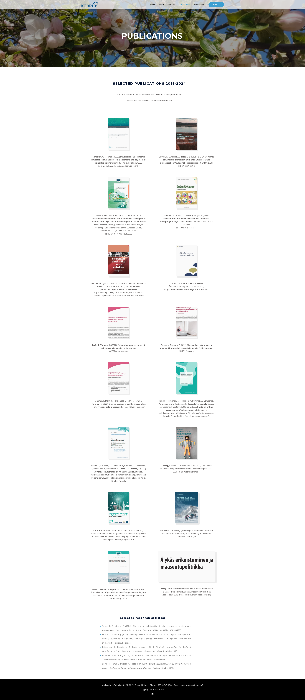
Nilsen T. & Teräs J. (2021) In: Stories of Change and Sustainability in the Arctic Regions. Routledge (146, 638)
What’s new (199, 4)
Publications (184, 4)
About (161, 4)
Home (152, 4)
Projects (171, 4)
